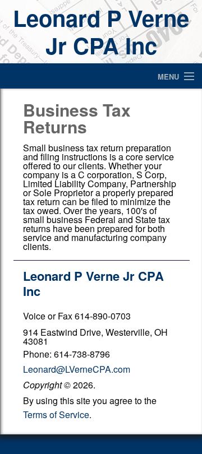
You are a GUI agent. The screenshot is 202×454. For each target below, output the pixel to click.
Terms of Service (56, 414)
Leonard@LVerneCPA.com (76, 369)
